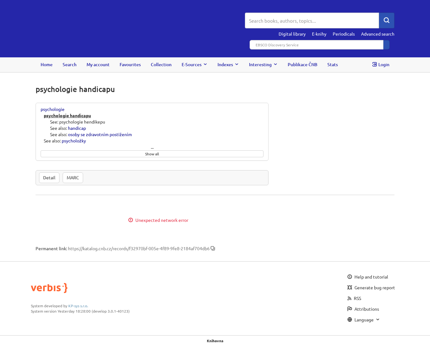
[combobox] (312, 20)
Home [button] (47, 64)
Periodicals (344, 34)
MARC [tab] (73, 177)
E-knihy (319, 34)
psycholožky (74, 140)
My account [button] (98, 64)
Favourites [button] (130, 64)
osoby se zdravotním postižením (100, 134)
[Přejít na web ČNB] (140, 21)
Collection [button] (161, 64)
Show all (152, 153)
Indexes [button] (225, 64)
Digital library (292, 34)
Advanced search (377, 34)
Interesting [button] (260, 64)
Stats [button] (332, 64)
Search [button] (69, 64)
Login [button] (383, 64)
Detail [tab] (49, 177)
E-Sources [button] (191, 64)
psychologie (53, 109)
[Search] (386, 20)
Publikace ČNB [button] (302, 64)
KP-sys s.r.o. (78, 305)
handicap (77, 128)
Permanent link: (51, 248)
